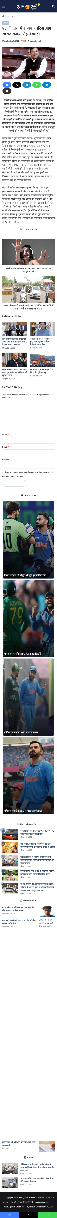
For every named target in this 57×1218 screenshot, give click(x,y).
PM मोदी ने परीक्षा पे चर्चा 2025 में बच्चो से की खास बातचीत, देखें (19, 922)
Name (5, 435)
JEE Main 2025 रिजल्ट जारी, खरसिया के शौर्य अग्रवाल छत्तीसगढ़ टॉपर (18, 909)
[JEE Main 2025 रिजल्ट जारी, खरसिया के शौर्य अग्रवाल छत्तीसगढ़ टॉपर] (47, 911)
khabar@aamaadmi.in (44, 1202)
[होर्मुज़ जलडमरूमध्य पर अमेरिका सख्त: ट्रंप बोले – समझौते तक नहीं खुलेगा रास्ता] (14, 360)
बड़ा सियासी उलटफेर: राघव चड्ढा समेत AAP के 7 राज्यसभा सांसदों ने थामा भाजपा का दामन (14, 341)
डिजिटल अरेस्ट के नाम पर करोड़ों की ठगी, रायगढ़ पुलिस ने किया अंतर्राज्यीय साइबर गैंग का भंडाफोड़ (37, 860)
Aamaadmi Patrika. (46, 1197)
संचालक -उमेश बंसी (9, 1202)
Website (5, 460)
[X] (16, 85)
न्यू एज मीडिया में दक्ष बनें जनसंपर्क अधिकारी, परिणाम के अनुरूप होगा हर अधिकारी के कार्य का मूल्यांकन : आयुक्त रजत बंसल (37, 887)
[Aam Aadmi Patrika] (28, 6)
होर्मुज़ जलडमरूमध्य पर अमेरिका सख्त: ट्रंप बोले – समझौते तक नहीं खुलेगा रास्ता (14, 372)
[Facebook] (6, 85)
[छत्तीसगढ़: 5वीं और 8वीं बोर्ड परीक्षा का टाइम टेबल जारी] (47, 1146)
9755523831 (28, 1202)
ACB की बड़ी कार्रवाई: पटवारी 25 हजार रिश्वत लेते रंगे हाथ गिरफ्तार (37, 1180)
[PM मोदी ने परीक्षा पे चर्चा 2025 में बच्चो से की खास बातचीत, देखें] (47, 1029)
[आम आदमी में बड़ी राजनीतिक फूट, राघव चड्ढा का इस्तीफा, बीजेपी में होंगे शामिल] (42, 329)
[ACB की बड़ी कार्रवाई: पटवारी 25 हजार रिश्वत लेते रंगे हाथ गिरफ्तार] (10, 1182)
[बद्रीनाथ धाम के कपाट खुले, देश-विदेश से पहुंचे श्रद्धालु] (42, 360)
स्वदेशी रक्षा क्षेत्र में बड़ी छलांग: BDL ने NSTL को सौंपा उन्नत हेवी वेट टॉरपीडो (37, 832)
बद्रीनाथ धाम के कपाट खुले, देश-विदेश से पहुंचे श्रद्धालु (42, 371)
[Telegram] (46, 85)
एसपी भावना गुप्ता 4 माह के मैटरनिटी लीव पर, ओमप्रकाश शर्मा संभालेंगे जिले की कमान (37, 872)
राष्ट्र (12, 16)
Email (5, 447)
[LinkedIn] (26, 85)
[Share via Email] (6, 91)
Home (7, 16)
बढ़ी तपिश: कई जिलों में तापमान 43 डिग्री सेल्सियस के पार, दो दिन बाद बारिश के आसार (37, 845)
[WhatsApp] (36, 85)
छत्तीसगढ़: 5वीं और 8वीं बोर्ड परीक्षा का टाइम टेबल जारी (19, 1143)
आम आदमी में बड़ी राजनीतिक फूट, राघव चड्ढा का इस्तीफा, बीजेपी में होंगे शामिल (41, 341)
